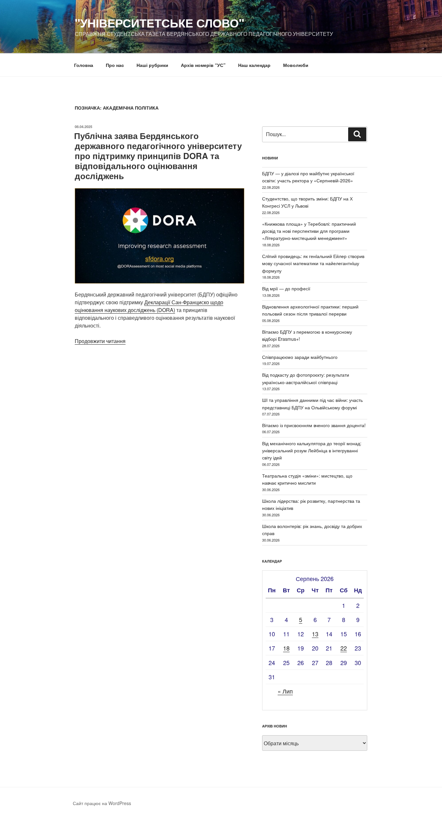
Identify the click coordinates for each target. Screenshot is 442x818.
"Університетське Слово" (159, 22)
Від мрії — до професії (286, 288)
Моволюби (295, 65)
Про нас (115, 65)
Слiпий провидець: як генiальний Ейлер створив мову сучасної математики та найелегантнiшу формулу (313, 263)
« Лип (285, 691)
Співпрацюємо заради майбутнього (299, 357)
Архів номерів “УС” (203, 65)
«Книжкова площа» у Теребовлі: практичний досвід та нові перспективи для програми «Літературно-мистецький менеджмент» (309, 231)
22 (343, 648)
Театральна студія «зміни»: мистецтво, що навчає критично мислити (307, 479)
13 (315, 634)
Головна (83, 65)
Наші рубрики (152, 65)
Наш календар (254, 65)
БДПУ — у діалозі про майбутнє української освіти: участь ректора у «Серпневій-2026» (308, 177)
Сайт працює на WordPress (102, 803)
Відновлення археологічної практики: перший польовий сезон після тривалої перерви (310, 310)
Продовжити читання (100, 341)
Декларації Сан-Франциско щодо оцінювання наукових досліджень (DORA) (149, 306)
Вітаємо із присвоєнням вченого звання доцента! (314, 425)
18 (286, 648)
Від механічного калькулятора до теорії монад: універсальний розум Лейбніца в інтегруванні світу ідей (311, 450)
